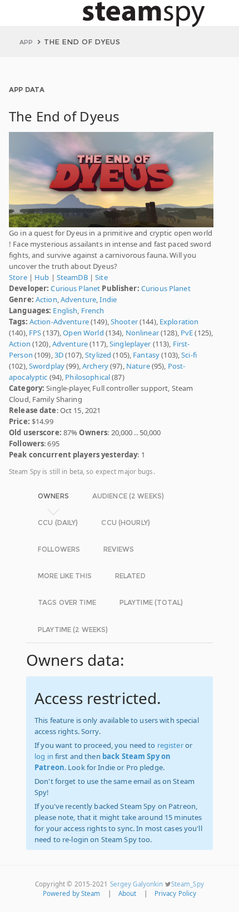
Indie (108, 299)
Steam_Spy (187, 884)
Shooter (124, 322)
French (92, 310)
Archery (95, 366)
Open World (83, 333)
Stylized (98, 355)
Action (46, 299)
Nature (138, 366)
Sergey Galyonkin (136, 884)
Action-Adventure (59, 322)
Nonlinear (142, 333)
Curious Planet (75, 288)
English (65, 310)
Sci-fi (189, 355)
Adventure (78, 299)
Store (18, 277)
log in (43, 756)
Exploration (179, 322)
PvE (187, 333)
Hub (41, 277)
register (170, 745)
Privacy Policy (176, 893)
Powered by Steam (72, 893)
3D (58, 355)
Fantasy (146, 355)
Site (101, 277)
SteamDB (72, 277)
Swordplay (46, 366)
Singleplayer (130, 344)
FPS (35, 333)
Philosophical (87, 377)
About (127, 893)
